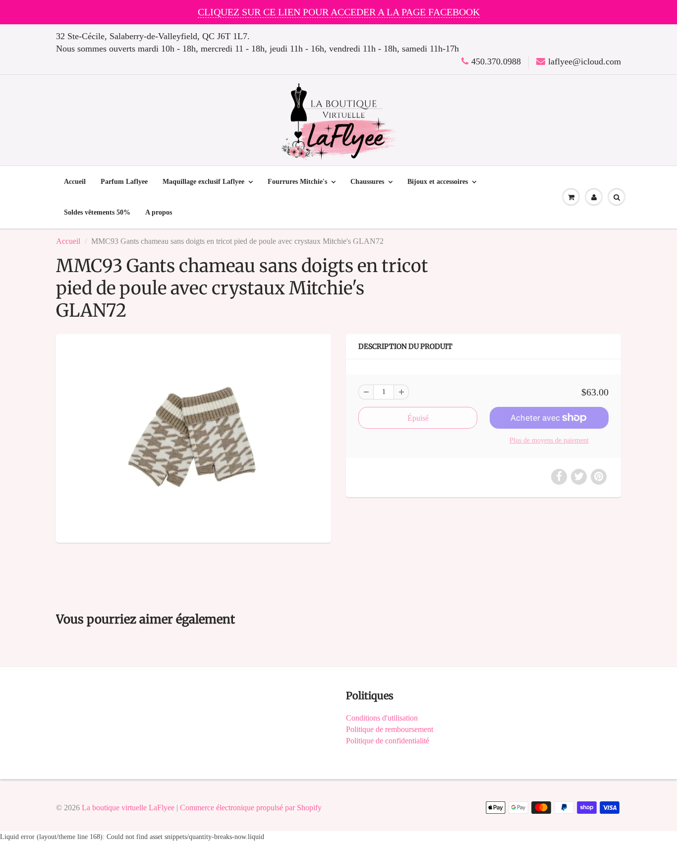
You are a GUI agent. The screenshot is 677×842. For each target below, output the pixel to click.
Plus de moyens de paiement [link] (549, 440)
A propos (158, 212)
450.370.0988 (496, 61)
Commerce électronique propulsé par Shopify (251, 807)
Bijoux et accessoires (437, 181)
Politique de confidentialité (387, 740)
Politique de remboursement (389, 729)
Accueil (75, 181)
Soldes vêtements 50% (97, 212)
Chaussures (367, 181)
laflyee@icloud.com (584, 61)
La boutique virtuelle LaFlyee (128, 807)
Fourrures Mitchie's (297, 181)
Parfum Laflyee (124, 181)
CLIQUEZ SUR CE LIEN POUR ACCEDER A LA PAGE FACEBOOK (339, 11)
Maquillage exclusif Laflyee (203, 181)
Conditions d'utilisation (382, 718)
